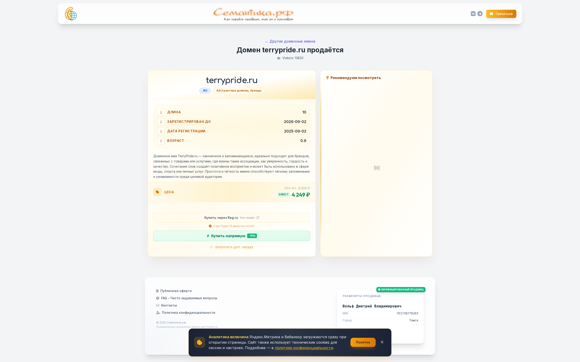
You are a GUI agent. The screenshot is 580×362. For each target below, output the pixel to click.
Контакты (169, 305)
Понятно (363, 342)
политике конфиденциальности (304, 347)
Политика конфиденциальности (188, 312)
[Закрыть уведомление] (382, 342)
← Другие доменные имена (290, 41)
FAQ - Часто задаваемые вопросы (189, 298)
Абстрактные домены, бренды (238, 90)
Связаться (504, 14)
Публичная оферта (176, 291)
